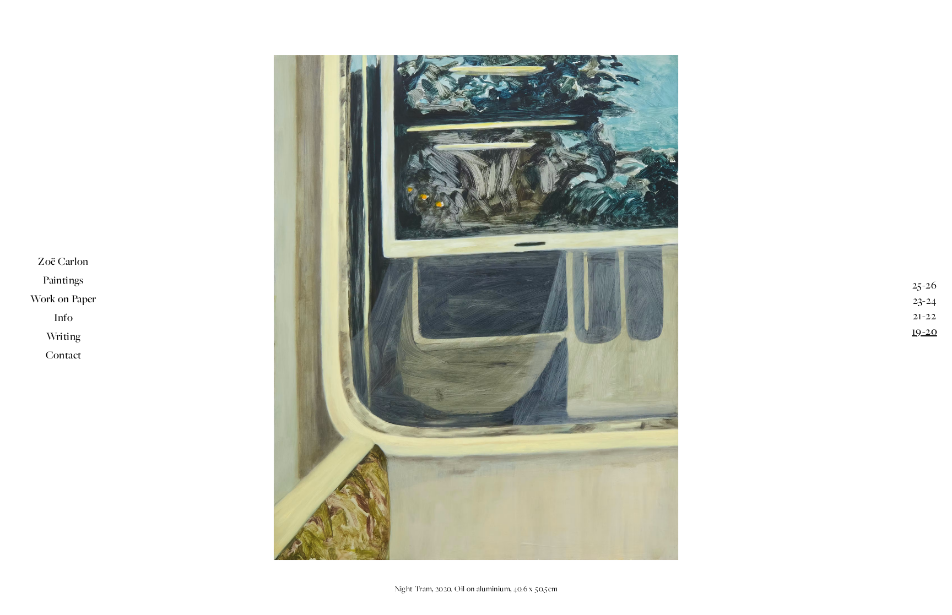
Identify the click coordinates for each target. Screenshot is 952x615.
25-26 (924, 284)
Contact (64, 354)
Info (63, 317)
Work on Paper (63, 298)
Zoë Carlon (63, 261)
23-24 (925, 300)
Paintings (63, 280)
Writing (63, 336)
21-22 (924, 315)
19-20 (924, 331)
